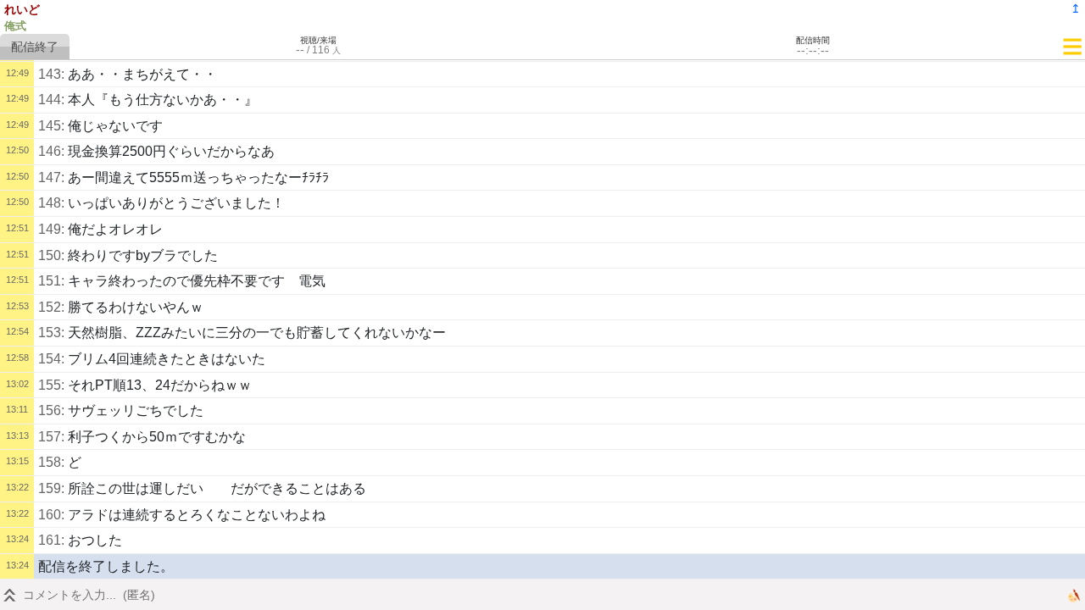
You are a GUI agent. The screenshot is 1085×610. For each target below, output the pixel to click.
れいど (22, 9)
